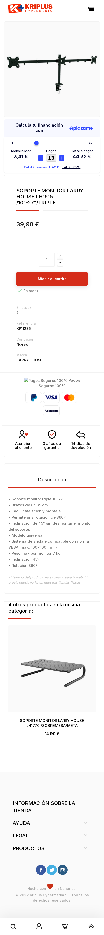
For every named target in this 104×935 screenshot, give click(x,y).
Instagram (63, 870)
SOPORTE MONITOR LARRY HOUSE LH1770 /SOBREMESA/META (52, 723)
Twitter (52, 870)
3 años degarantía (52, 445)
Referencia (26, 323)
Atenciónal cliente (23, 445)
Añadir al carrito (52, 279)
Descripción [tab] (52, 480)
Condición (25, 339)
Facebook (41, 870)
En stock (23, 307)
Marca (21, 355)
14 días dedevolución (80, 445)
